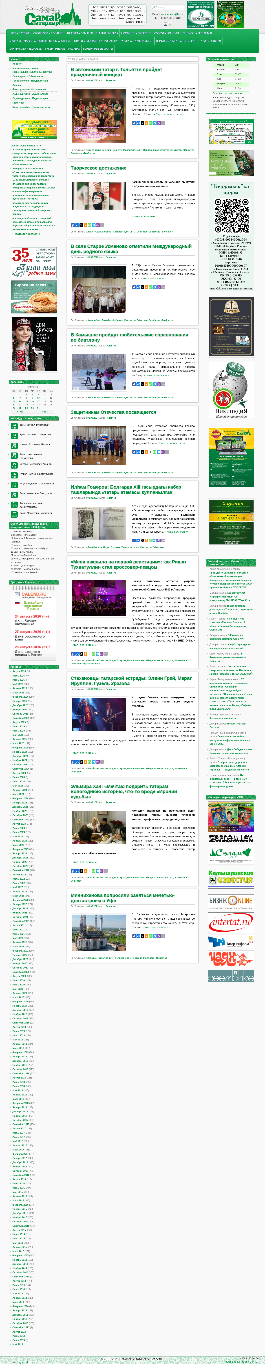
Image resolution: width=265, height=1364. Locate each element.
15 (26, 401)
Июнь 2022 (18, 883)
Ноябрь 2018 (19, 1065)
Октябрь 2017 (20, 1120)
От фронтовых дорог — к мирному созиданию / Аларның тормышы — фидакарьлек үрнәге (229, 766)
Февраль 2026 (20, 696)
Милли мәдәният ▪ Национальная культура (103, 41)
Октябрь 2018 (20, 1069)
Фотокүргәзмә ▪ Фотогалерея (29, 89)
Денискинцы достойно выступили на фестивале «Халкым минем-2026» (229, 740)
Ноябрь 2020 (19, 963)
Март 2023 (18, 845)
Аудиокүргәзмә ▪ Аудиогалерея (30, 94)
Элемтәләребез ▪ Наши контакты (31, 107)
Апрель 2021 (19, 942)
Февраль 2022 (20, 900)
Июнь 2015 (18, 1238)
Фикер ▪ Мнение (55, 48)
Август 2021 (19, 925)
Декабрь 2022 (20, 857)
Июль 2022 (18, 878)
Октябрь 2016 (20, 1171)
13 (14, 401)
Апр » (45, 411)
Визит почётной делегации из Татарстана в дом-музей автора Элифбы (231, 610)
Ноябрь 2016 (19, 1166)
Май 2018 (17, 1090)
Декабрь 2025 (20, 705)
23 (32, 404)
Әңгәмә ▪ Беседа (107, 33)
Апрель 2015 (19, 1247)
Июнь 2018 (18, 1086)
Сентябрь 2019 (20, 1022)
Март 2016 (18, 1200)
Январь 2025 (19, 751)
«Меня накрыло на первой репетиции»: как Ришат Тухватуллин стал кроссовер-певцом (129, 564)
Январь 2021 (19, 955)
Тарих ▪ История (210, 41)
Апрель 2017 (19, 1145)
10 (38, 398)
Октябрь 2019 (20, 1018)
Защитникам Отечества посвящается (113, 412)
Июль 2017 (18, 1133)
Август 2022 (19, 874)
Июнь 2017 (18, 1137)
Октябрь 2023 (20, 815)
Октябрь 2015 (20, 1221)
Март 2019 (18, 1048)
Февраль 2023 (20, 849)
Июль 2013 (18, 1336)
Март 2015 (18, 1251)
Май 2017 (17, 1141)
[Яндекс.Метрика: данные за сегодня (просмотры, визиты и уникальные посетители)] (24, 1362)
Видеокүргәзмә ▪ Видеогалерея (30, 98)
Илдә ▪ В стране (20, 33)
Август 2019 (19, 1027)
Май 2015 (17, 1243)
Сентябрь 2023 (20, 819)
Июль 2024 (18, 777)
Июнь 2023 (18, 832)
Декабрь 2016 (20, 1162)
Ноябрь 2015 (19, 1217)
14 (20, 401)
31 (38, 408)
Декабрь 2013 (20, 1315)
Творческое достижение (98, 168)
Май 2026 (17, 684)
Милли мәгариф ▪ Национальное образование (40, 41)
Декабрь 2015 (20, 1213)
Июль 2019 (18, 1031)
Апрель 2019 (19, 1044)
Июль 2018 (18, 1082)
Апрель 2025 (19, 739)
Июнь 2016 (18, 1188)
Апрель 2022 (19, 891)
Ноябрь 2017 (19, 1116)
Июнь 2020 (18, 984)
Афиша (16, 85)
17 (38, 401)
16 (32, 401)
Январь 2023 (19, 853)
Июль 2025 (18, 726)
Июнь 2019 (18, 1035)
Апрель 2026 (19, 688)
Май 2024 (17, 785)
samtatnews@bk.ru (172, 14)
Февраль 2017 (20, 1154)
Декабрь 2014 (20, 1264)
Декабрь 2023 (20, 806)
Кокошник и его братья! (223, 718)
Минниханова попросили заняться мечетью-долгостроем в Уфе (123, 898)
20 (14, 404)
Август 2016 (19, 1179)
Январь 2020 (19, 1005)
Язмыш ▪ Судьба (166, 41)
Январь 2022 (19, 904)
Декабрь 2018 (20, 1061)
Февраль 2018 (20, 1103)
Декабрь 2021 (20, 908)
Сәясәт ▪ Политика (166, 33)
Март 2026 (18, 692)
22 (26, 404)
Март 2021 (18, 946)
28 (20, 408)
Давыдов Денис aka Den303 (242, 1361)
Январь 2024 (19, 802)
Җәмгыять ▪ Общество (136, 33)
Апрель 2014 (19, 1298)
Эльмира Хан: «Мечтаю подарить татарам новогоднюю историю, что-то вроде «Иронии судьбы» (124, 791)
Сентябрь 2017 (20, 1124)
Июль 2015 (18, 1234)
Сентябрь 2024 (20, 768)
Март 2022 (18, 895)
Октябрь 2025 (20, 713)
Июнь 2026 (18, 679)
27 (14, 408)
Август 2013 (19, 1331)
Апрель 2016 (19, 1196)
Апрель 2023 (19, 840)
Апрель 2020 (19, 993)
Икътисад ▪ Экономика (197, 33)
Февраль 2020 (20, 1001)
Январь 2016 (19, 1209)
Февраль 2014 (20, 1306)
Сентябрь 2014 (20, 1276)
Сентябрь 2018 (20, 1073)
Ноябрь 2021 (19, 912)
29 (26, 408)
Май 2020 (17, 989)
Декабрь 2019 (20, 1010)
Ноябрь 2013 (19, 1319)
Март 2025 (18, 743)
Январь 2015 (19, 1259)
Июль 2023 (18, 828)
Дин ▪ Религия (144, 41)
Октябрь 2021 (20, 917)
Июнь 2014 (18, 1289)
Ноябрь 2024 (19, 760)
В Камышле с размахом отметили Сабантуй (227, 657)
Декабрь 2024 (20, 756)
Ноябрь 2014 (19, 1268)
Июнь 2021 (18, 934)
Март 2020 (18, 997)
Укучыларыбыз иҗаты (98, 48)
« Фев (20, 411)
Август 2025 (19, 722)
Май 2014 (17, 1293)
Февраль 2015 (20, 1255)
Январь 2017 (19, 1158)
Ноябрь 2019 (19, 1014)
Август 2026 (19, 671)
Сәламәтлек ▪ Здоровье (26, 48)
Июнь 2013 (18, 1340)
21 (20, 404)
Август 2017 (19, 1128)
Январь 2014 (19, 1310)
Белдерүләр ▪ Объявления (27, 76)
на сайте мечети (233, 93)
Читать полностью (169, 114)
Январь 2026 (19, 701)
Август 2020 (19, 976)
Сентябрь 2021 (20, 921)
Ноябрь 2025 (19, 709)
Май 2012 (17, 1344)
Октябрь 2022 (20, 866)
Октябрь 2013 (20, 1323)
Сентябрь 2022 (20, 870)
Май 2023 (17, 836)
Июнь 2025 (18, 730)
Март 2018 (18, 1099)
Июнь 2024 (18, 781)
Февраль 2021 (20, 950)
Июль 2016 (18, 1183)
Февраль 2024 (20, 798)
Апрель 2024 (19, 790)
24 (38, 404)
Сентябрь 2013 (20, 1327)
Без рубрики (94, 150)
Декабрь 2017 (20, 1111)
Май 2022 (17, 887)
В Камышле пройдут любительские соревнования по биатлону (129, 337)
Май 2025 (17, 734)
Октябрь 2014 (20, 1272)
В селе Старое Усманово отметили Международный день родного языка (131, 248)
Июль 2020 (18, 980)
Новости (17, 63)
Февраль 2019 (20, 1052)
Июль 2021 (18, 929)
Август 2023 (19, 823)
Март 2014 (18, 1302)
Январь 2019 (19, 1056)
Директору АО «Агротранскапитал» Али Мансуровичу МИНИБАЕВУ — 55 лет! (230, 597)
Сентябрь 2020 (20, 972)
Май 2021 (17, 938)
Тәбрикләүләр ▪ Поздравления (30, 80)
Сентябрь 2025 (20, 718)
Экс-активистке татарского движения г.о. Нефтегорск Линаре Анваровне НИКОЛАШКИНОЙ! (231, 670)
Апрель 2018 (19, 1094)
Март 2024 (18, 794)
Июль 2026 (18, 675)
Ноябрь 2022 (19, 862)
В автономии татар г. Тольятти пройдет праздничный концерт (116, 72)
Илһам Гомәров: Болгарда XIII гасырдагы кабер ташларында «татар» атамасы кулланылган (126, 489)
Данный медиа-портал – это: (26, 145)
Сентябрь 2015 (20, 1226)
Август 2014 (19, 1281)
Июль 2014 (18, 1285)
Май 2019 (17, 1039)
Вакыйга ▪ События (80, 33)
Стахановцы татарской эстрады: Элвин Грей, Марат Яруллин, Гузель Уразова (131, 680)
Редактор (111, 80)
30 (32, 408)
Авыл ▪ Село (188, 41)
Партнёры (18, 102)
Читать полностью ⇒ (26, 233)
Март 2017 (18, 1149)
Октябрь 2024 (20, 764)
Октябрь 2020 (20, 967)
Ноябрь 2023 (19, 811)
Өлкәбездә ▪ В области (48, 33)
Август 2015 (19, 1230)
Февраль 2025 (20, 747)
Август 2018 (19, 1077)
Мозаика (74, 48)
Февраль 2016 (20, 1204)
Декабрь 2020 (20, 959)
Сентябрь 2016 (20, 1175)
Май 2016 (17, 1192)
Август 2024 (19, 773)
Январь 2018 (19, 1107)
